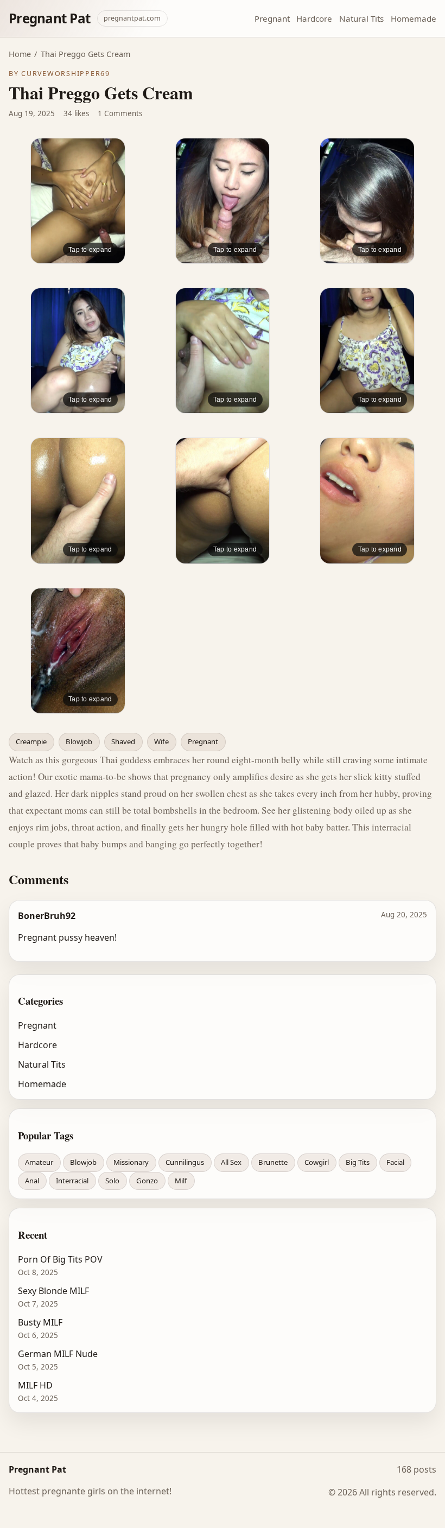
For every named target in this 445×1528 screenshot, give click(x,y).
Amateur (39, 1162)
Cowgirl (316, 1162)
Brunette (273, 1162)
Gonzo (147, 1180)
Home (20, 54)
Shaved (123, 741)
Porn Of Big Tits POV (60, 1259)
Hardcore (314, 18)
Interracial (72, 1180)
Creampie (31, 741)
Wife (161, 741)
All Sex (231, 1162)
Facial (395, 1162)
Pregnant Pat (50, 18)
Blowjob (79, 741)
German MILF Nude (58, 1354)
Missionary (131, 1162)
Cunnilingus (185, 1162)
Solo (112, 1180)
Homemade (413, 18)
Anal (32, 1180)
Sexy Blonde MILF (53, 1291)
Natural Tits (361, 18)
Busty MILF (40, 1322)
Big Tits (358, 1162)
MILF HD (35, 1385)
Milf (181, 1180)
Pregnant (272, 18)
